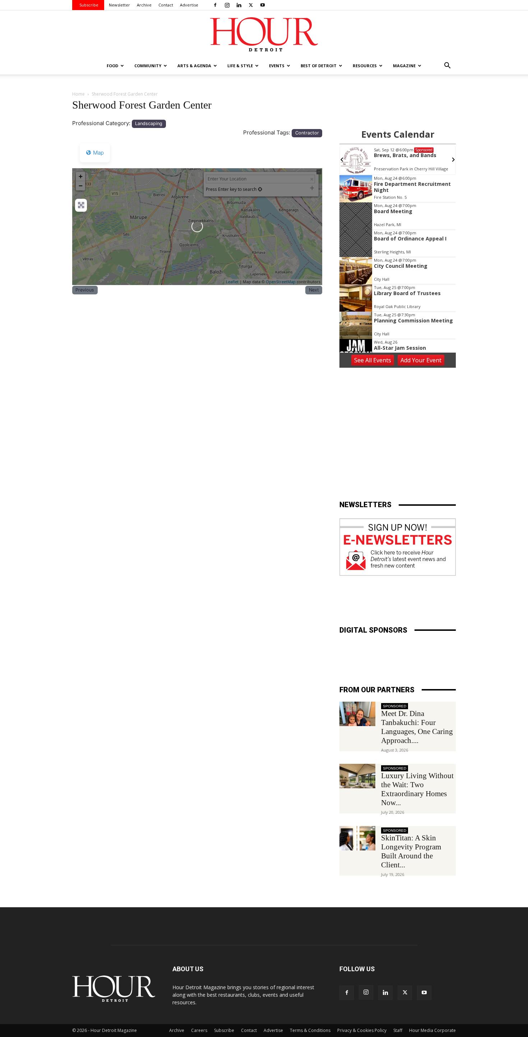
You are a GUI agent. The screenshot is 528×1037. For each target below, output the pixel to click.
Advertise (189, 5)
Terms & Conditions (310, 1030)
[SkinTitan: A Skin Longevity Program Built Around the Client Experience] (357, 838)
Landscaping (148, 123)
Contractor (307, 133)
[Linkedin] (238, 5)
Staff (397, 1030)
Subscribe (88, 5)
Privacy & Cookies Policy (361, 1030)
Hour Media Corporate (432, 1030)
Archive (144, 5)
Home (78, 94)
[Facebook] (215, 5)
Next (314, 290)
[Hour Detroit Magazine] (264, 34)
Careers (199, 1030)
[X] (250, 5)
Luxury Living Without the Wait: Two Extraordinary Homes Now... (417, 789)
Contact (165, 5)
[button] (447, 66)
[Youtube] (262, 5)
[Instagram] (227, 5)
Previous (84, 290)
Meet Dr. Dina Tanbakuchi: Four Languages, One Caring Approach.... (417, 727)
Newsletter (119, 5)
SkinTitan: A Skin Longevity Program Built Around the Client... (411, 851)
